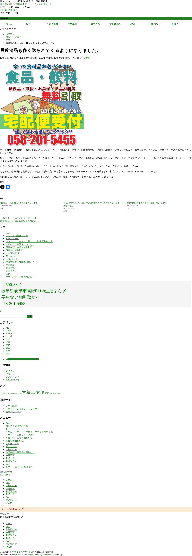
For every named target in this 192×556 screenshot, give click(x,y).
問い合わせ (11, 256)
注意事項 (10, 265)
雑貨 (8, 348)
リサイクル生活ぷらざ (23, 552)
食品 (87, 58)
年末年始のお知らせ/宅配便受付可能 (19, 221)
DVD (8, 330)
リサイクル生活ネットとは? (20, 244)
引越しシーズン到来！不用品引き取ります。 (19, 203)
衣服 (40, 392)
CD (7, 328)
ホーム (9, 479)
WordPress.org (12, 379)
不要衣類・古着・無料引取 (19, 247)
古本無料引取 (12, 253)
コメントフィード (15, 377)
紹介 (8, 274)
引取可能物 (11, 259)
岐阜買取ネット (13, 411)
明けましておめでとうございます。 (19, 218)
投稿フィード (12, 374)
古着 (26, 392)
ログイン (10, 371)
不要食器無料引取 (15, 250)
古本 (8, 339)
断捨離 (33, 393)
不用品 (15, 393)
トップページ (12, 238)
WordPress (16, 554)
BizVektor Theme (31, 554)
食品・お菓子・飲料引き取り (20, 277)
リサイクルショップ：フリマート (22, 408)
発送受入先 (11, 271)
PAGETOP (5, 475)
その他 (9, 336)
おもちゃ (10, 333)
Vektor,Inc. (47, 554)
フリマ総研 (11, 406)
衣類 (8, 345)
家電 (8, 342)
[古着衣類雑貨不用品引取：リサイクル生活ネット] (26, 4)
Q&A (8, 233)
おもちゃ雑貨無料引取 (17, 235)
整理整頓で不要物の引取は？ (20, 262)
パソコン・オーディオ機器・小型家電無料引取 (29, 241)
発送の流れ (11, 268)
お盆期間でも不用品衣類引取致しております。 (147, 203)
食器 (8, 354)
